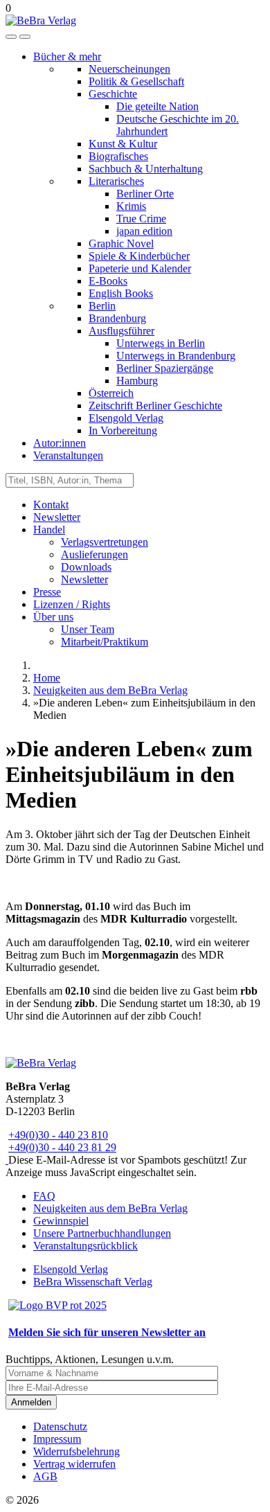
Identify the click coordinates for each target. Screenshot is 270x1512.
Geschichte (113, 94)
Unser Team (87, 629)
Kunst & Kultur (123, 144)
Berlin (102, 306)
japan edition (144, 231)
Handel (49, 529)
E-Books (108, 281)
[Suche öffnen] (11, 37)
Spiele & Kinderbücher (139, 256)
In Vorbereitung (123, 430)
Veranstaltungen (68, 455)
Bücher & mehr (67, 56)
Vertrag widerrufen (74, 1464)
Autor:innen (59, 443)
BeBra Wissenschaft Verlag (92, 1282)
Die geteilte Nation (157, 106)
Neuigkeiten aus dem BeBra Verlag (110, 1208)
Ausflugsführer (121, 331)
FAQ (44, 1196)
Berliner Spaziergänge (164, 368)
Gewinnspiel (61, 1221)
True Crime (141, 218)
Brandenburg (117, 318)
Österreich (111, 393)
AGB (45, 1476)
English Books (121, 293)
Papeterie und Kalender (140, 268)
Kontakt (51, 504)
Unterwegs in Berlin (160, 343)
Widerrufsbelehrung (76, 1451)
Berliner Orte (145, 193)
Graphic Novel (121, 243)
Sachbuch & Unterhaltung (146, 169)
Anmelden (31, 1402)
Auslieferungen (94, 554)
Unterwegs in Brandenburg (175, 356)
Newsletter (56, 517)
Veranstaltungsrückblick (85, 1246)
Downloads (86, 567)
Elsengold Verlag (126, 418)
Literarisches (116, 181)
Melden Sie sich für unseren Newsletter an (107, 1332)
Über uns (53, 617)
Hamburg (137, 380)
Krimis (131, 206)
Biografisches (118, 156)
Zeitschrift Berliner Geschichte (155, 405)
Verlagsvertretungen (104, 542)
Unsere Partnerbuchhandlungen (102, 1233)
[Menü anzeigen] (24, 37)
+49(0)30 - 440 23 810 (58, 1135)
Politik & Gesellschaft (136, 81)
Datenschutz (60, 1426)
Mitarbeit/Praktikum (104, 642)
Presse (47, 592)
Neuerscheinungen (129, 69)
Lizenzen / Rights (71, 604)
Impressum (57, 1439)
